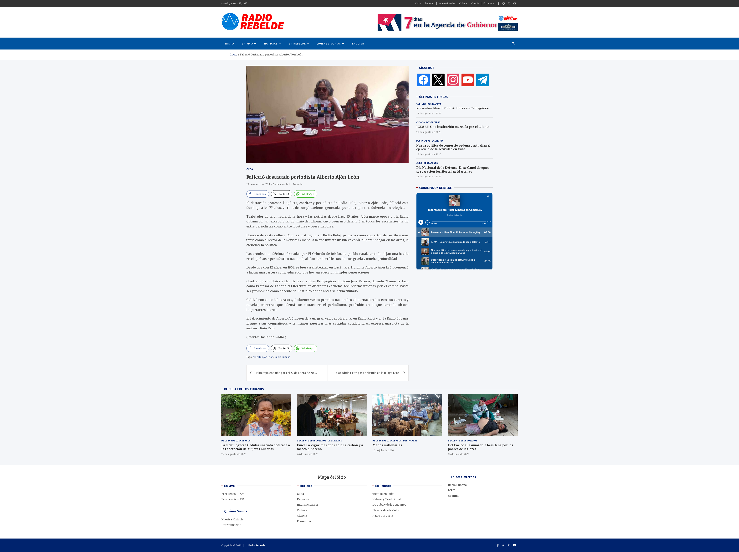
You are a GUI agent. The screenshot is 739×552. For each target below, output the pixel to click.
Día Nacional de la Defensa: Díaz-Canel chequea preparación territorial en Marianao (452, 169)
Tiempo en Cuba (383, 494)
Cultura (463, 3)
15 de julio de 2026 (458, 454)
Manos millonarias (387, 445)
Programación (231, 525)
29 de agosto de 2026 (428, 113)
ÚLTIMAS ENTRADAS (433, 97)
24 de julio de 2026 (307, 454)
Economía (488, 3)
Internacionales (447, 3)
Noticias (271, 43)
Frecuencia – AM (232, 494)
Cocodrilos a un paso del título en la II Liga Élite (367, 373)
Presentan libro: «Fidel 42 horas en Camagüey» (452, 108)
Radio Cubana (282, 357)
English (358, 43)
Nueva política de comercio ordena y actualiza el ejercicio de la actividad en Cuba (453, 147)
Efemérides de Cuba (385, 510)
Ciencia (475, 3)
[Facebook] (498, 4)
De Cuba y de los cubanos (236, 440)
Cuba (418, 3)
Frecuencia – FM (232, 499)
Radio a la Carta (382, 515)
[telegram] (482, 79)
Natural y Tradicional (386, 499)
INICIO (229, 43)
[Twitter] (509, 4)
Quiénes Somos (329, 43)
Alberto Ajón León (263, 357)
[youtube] (467, 79)
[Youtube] (515, 4)
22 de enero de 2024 (258, 184)
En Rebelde (297, 43)
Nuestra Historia (232, 519)
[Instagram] (503, 4)
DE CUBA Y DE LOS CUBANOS (244, 389)
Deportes (429, 3)
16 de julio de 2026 (383, 450)
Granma (453, 495)
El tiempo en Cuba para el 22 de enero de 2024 (286, 373)
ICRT (451, 490)
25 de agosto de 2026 (233, 454)
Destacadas (434, 103)
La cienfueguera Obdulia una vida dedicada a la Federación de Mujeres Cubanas (255, 447)
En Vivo (247, 43)
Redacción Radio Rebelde (288, 184)
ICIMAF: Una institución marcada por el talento (453, 127)
